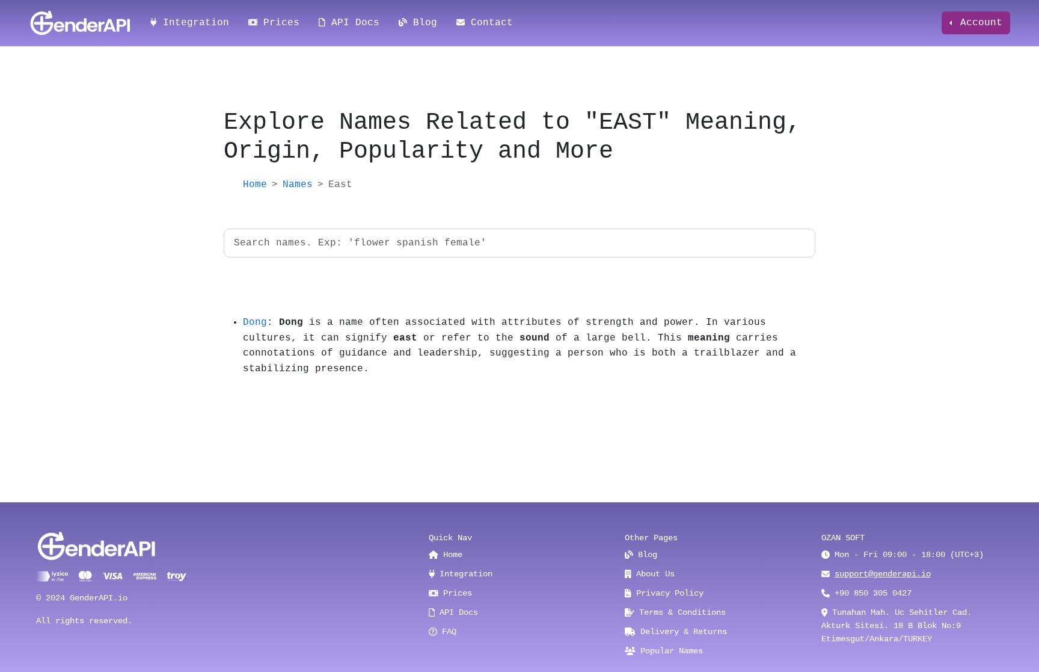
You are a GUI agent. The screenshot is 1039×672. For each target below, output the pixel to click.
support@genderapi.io (883, 574)
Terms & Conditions (680, 612)
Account (978, 22)
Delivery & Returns (681, 632)
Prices (278, 22)
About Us (653, 574)
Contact (489, 22)
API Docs (352, 22)
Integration (193, 22)
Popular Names (669, 651)
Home (255, 184)
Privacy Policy (667, 593)
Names (298, 184)
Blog (422, 22)
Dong (255, 322)
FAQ (446, 632)
